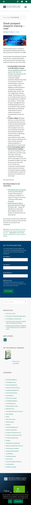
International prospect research (14, 411)
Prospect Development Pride (14, 435)
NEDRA (22, 232)
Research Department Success (14, 445)
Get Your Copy (16, 361)
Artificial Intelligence (11, 379)
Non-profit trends (10, 419)
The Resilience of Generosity (13, 318)
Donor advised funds (11, 393)
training (5, 236)
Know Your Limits (10, 313)
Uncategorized (10, 464)
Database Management (12, 390)
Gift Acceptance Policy (12, 406)
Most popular (9, 414)
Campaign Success (11, 382)
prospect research (21, 234)
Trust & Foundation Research (13, 461)
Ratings (8, 440)
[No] (29, 499)
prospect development (9, 234)
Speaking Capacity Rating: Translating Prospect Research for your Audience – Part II (16, 327)
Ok (10, 501)
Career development (15, 229)
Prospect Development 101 (13, 432)
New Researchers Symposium (17, 190)
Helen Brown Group (12, 7)
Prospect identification (12, 438)
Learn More (16, 363)
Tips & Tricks (9, 459)
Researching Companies (12, 448)
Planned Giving (10, 422)
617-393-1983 (18, 493)
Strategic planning (11, 456)
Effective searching (11, 398)
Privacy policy (18, 501)
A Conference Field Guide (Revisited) (15, 316)
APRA (18, 232)
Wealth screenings (11, 467)
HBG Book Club (10, 408)
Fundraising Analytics (11, 401)
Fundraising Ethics (11, 403)
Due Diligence (10, 395)
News (7, 416)
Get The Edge (8, 291)
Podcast (8, 424)
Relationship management (13, 443)
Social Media (9, 453)
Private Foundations (11, 430)
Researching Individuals (12, 451)
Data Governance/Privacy (13, 387)
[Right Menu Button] (25, 7)
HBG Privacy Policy (7, 280)
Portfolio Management (12, 427)
